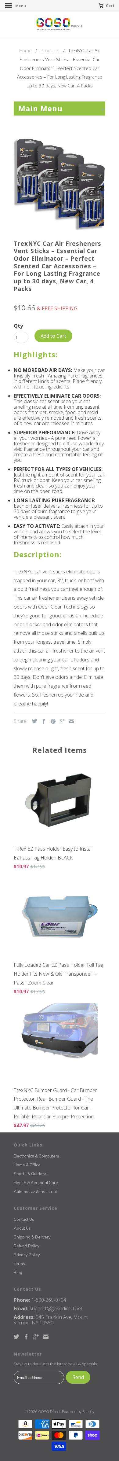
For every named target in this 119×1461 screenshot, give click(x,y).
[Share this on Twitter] (33, 721)
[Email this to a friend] (70, 721)
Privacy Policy (27, 1254)
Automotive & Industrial (35, 1191)
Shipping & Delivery (32, 1237)
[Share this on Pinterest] (52, 721)
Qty (18, 325)
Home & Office (27, 1164)
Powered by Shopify (78, 1411)
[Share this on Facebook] (42, 721)
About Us (22, 1228)
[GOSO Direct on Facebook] (26, 1336)
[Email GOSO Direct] (46, 1336)
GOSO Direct (49, 1411)
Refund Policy (26, 1245)
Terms (19, 1263)
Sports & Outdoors (31, 1173)
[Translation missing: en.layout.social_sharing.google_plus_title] (61, 721)
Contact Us (24, 1219)
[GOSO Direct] (59, 24)
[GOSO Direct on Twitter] (16, 1336)
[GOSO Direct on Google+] (36, 1336)
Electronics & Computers (36, 1156)
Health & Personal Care (36, 1182)
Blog (18, 1272)
